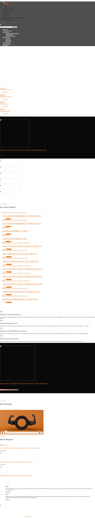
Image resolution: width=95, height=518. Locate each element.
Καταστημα (7, 37)
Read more (8, 219)
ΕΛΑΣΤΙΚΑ (8, 38)
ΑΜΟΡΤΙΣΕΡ (8, 40)
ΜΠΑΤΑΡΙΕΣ (8, 41)
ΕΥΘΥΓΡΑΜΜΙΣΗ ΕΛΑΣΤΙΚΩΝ (12, 33)
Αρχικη (5, 29)
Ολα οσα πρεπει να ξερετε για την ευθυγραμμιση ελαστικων (15, 475)
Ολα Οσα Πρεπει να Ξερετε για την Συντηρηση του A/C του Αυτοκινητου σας (20, 448)
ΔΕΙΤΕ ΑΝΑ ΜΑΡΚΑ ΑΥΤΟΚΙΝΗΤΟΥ (9, 389)
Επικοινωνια (7, 42)
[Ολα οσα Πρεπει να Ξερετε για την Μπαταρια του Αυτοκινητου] (3, 458)
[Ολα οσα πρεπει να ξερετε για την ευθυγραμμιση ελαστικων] (3, 472)
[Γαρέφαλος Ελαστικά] (5, 2)
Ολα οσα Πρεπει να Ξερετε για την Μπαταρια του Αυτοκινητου (16, 462)
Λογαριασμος (7, 44)
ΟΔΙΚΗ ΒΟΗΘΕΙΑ (9, 35)
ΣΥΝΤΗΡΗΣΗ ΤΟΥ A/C (11, 36)
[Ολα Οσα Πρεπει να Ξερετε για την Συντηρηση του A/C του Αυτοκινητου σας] (4, 445)
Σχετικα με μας (8, 31)
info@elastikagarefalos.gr (11, 512)
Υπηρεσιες (6, 32)
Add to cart (8, 226)
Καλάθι (6, 45)
